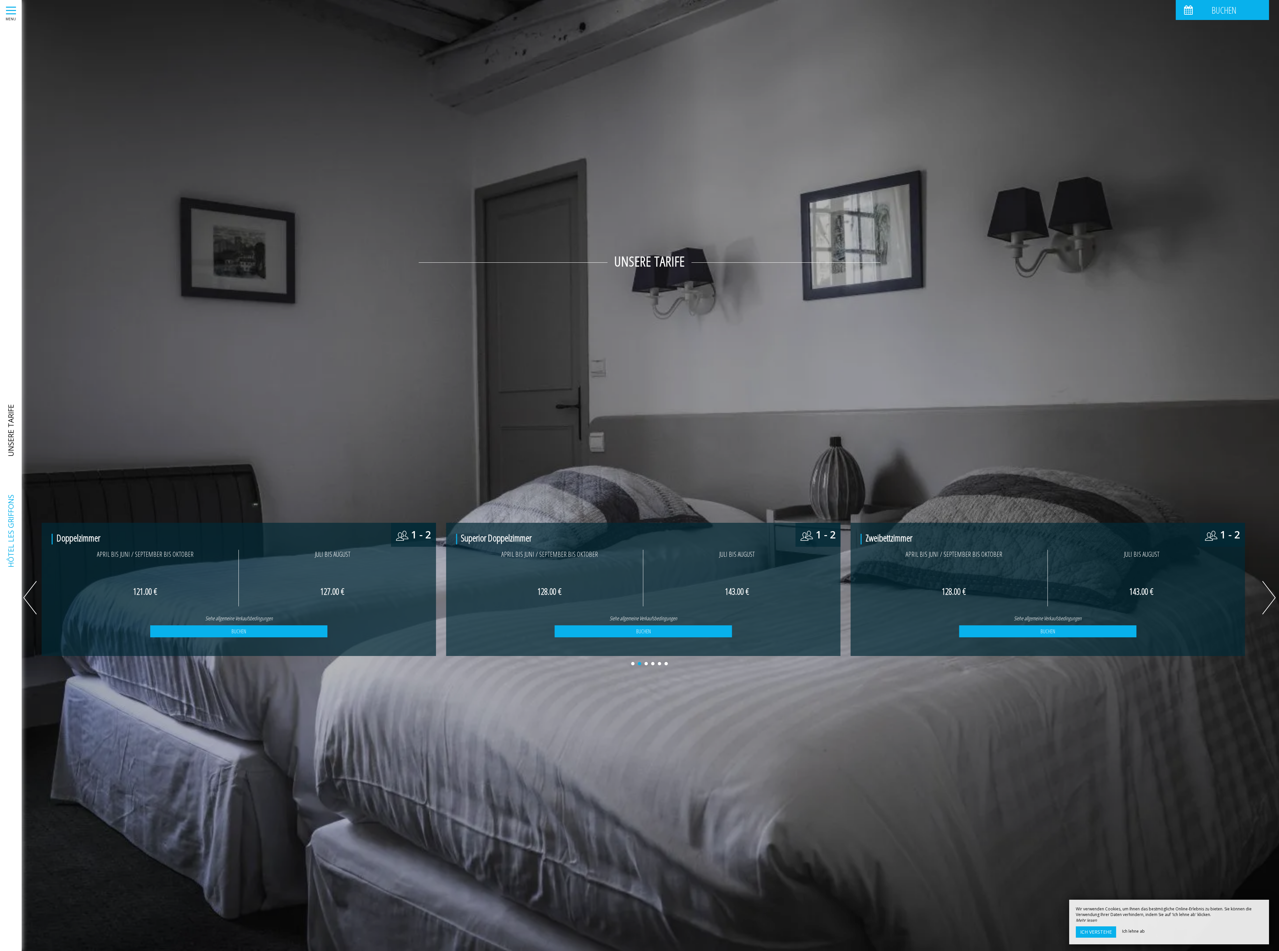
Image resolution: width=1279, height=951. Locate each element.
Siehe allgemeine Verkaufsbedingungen (239, 618)
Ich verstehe (1096, 932)
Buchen (238, 631)
